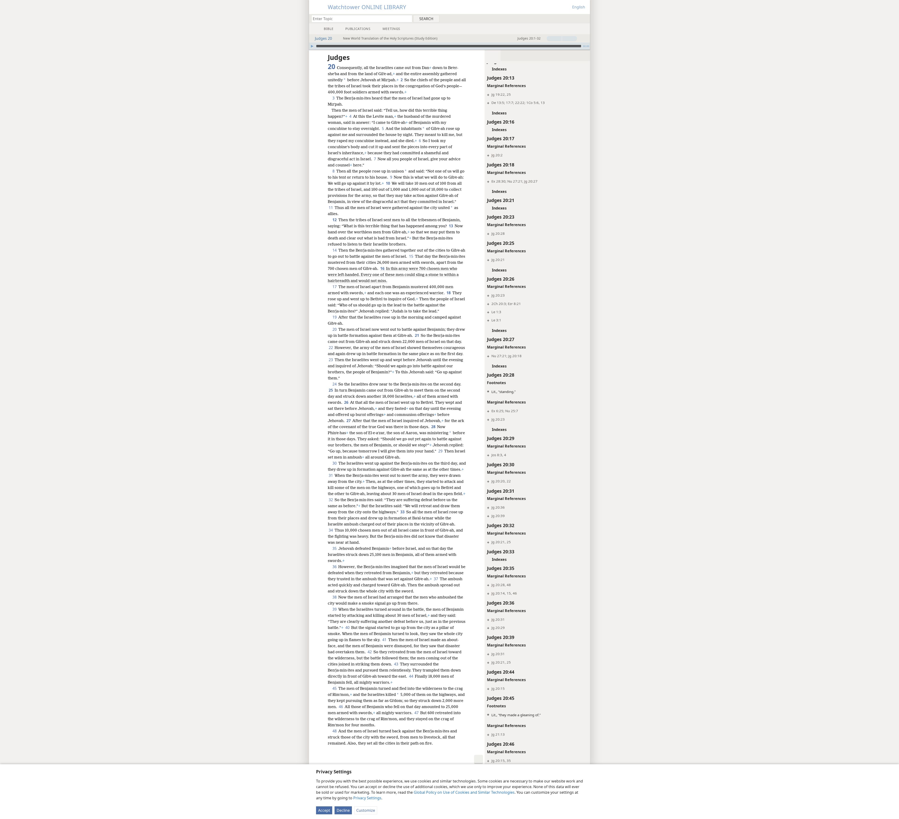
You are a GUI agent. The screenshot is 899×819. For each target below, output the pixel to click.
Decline (343, 810)
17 (334, 286)
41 (384, 639)
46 (341, 706)
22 (331, 347)
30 (334, 463)
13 (451, 225)
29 (440, 451)
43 (396, 664)
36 (334, 566)
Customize (365, 810)
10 (388, 183)
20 (334, 329)
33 (402, 511)
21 (417, 335)
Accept (324, 810)
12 (334, 219)
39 (334, 609)
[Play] (312, 46)
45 (334, 688)
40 (347, 627)
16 (382, 268)
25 (331, 390)
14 (334, 250)
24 (334, 384)
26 (346, 402)
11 (331, 207)
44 (411, 676)
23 (331, 359)
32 (331, 499)
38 (334, 597)
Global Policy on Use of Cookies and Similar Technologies (464, 792)
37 (436, 578)
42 (370, 651)
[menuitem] (585, 18)
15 (411, 256)
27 (348, 420)
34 (331, 530)
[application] (449, 46)
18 (448, 292)
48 (334, 731)
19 (334, 317)
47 (416, 712)
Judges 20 (323, 38)
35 (334, 548)
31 (331, 475)
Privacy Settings (367, 798)
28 (433, 426)
